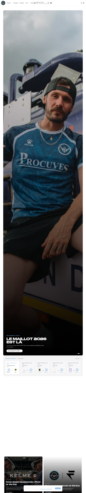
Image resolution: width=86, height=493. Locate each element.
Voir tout (77, 358)
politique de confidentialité (46, 489)
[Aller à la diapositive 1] (77, 353)
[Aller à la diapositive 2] (79, 353)
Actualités (15, 2)
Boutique (22, 2)
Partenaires (33, 2)
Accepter (58, 488)
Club (27, 2)
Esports (8, 2)
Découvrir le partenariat (13, 350)
